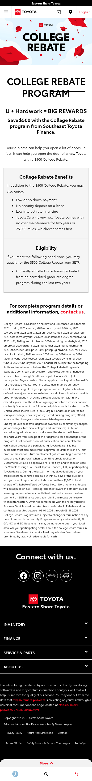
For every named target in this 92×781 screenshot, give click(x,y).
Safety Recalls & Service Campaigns (48, 743)
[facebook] (23, 576)
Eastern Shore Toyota (40, 718)
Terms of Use (14, 743)
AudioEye (80, 743)
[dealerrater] (66, 576)
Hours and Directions (40, 732)
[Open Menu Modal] (6, 12)
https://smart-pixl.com (29, 700)
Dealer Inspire (63, 724)
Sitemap (62, 732)
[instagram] (38, 576)
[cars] (52, 576)
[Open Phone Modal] (59, 12)
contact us (72, 311)
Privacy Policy (14, 732)
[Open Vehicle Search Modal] (46, 774)
